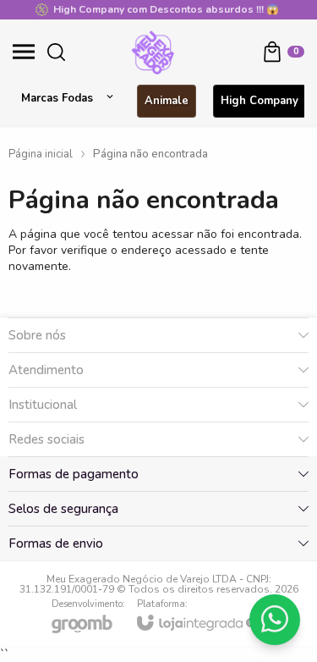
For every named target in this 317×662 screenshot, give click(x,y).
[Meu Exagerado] (153, 51)
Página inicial (40, 154)
